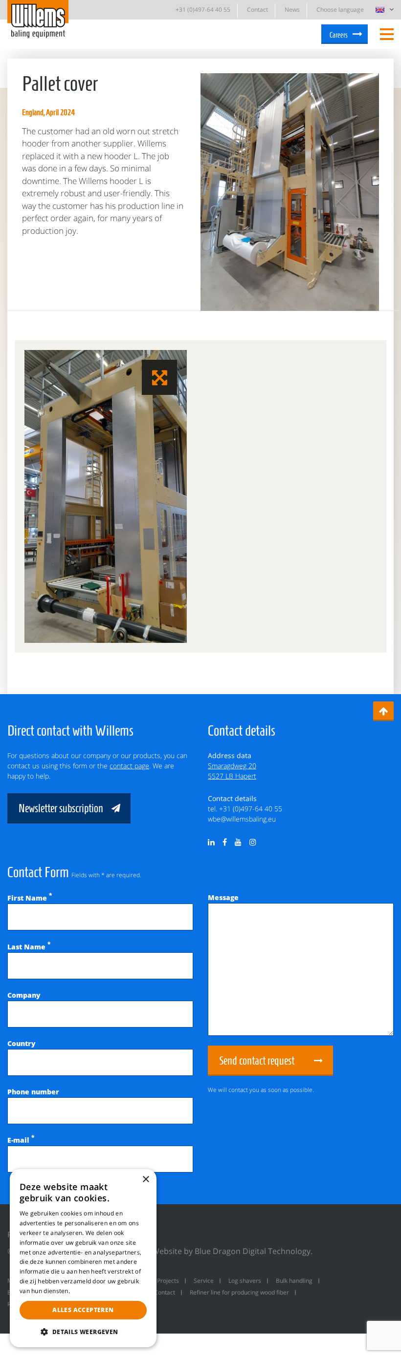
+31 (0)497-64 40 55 (203, 9)
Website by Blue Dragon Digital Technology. (232, 1251)
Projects (168, 1280)
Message (223, 897)
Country (21, 1043)
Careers (339, 35)
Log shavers (244, 1280)
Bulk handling (294, 1280)
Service (204, 1280)
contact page (129, 765)
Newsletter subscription (61, 808)
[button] (83, 1331)
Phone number (33, 1091)
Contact (257, 9)
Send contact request (256, 1060)
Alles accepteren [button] (82, 1310)
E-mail (20, 1140)
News (292, 9)
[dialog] (83, 1258)
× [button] (145, 1179)
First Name (29, 898)
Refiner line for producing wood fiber (239, 1292)
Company (24, 995)
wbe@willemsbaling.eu (242, 818)
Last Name (28, 946)
